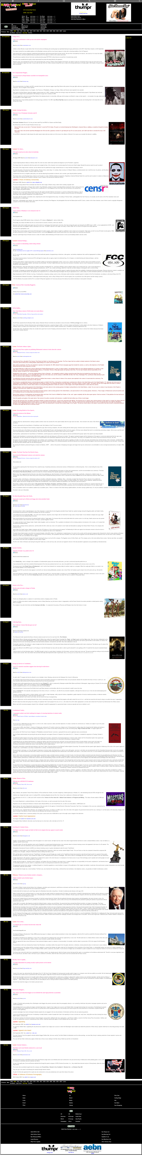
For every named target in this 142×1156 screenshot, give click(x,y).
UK (26, 16)
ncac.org (17, 720)
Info (27, 22)
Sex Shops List (105, 1131)
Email (24, 1102)
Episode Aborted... (17, 548)
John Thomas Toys (106, 1141)
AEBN (92, 1153)
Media (27, 19)
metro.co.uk (25, 594)
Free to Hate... (20, 921)
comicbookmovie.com (28, 118)
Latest (64, 31)
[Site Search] (89, 1)
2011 (21, 31)
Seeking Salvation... (22, 110)
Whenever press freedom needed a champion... (31, 875)
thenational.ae (26, 504)
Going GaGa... (16, 36)
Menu (23, 17)
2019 (47, 31)
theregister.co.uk (26, 835)
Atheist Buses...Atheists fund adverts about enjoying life (27, 416)
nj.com (24, 998)
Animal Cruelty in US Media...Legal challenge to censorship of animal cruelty (32, 716)
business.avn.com (31, 818)
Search (23, 22)
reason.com (33, 1077)
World (27, 17)
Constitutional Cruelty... (18, 710)
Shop (24, 1105)
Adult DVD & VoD (75, 16)
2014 (31, 31)
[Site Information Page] (38, 1)
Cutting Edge (117, 1098)
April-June (19, 32)
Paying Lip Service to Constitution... (21, 663)
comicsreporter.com (27, 356)
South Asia (43, 26)
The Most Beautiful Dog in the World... (22, 496)
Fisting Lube (50, 1152)
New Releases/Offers (36, 1136)
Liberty (27, 20)
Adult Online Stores (76, 17)
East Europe (44, 24)
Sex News (42, 16)
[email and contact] (64, 1)
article (18, 45)
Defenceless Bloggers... (18, 989)
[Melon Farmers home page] (71, 1093)
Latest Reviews (34, 1139)
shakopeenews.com (27, 672)
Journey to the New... (18, 585)
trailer (16, 632)
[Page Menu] (115, 1)
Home (23, 16)
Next (8, 31)
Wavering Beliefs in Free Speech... (26, 410)
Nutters (71, 1102)
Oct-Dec (30, 32)
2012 (24, 31)
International (15, 27)
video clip (17, 506)
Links (23, 20)
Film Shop (42, 22)
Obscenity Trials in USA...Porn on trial (24, 784)
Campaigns (63, 1121)
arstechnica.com (49, 250)
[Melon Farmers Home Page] (13, 1)
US (12, 24)
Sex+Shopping (118, 1105)
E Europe (70, 1119)
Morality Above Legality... (19, 959)
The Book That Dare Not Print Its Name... (28, 452)
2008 (11, 31)
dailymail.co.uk (33, 157)
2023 (57, 31)
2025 (61, 31)
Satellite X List (105, 1136)
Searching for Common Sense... (20, 827)
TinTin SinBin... (16, 308)
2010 (18, 31)
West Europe (25, 26)
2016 (38, 31)
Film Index (42, 19)
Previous (3, 31)
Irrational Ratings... (23, 240)
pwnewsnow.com (26, 1054)
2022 (54, 31)
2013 (28, 31)
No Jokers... (21, 149)
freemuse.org (25, 81)
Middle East (25, 27)
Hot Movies (71, 1152)
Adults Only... (16, 207)
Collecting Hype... (17, 622)
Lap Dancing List (106, 1134)
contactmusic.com (27, 45)
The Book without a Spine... (24, 346)
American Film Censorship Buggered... (26, 285)
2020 (51, 31)
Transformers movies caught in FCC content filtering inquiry (30, 250)
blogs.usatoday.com (27, 968)
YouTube (23, 506)
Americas (14, 26)
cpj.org (24, 883)
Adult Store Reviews (66, 1129)
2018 (44, 31)
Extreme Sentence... (22, 1045)
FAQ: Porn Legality (35, 1141)
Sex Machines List (106, 1139)
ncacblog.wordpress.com (28, 317)
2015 (34, 31)
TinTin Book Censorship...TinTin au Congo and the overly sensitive (30, 314)
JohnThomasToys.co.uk (122, 20)
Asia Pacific (44, 27)
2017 (41, 31)
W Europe (70, 1116)
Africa (23, 28)
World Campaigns (16, 28)
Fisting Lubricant (83, 13)
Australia (43, 28)
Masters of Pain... (21, 778)
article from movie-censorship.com (23, 294)
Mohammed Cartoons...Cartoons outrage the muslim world (28, 352)
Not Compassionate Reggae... (20, 72)
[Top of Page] (140, 1)
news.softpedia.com (37, 182)
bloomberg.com (18, 249)
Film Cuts (42, 20)
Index (23, 19)
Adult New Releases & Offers (78, 19)
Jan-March (13, 32)
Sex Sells (42, 17)
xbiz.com (25, 788)
